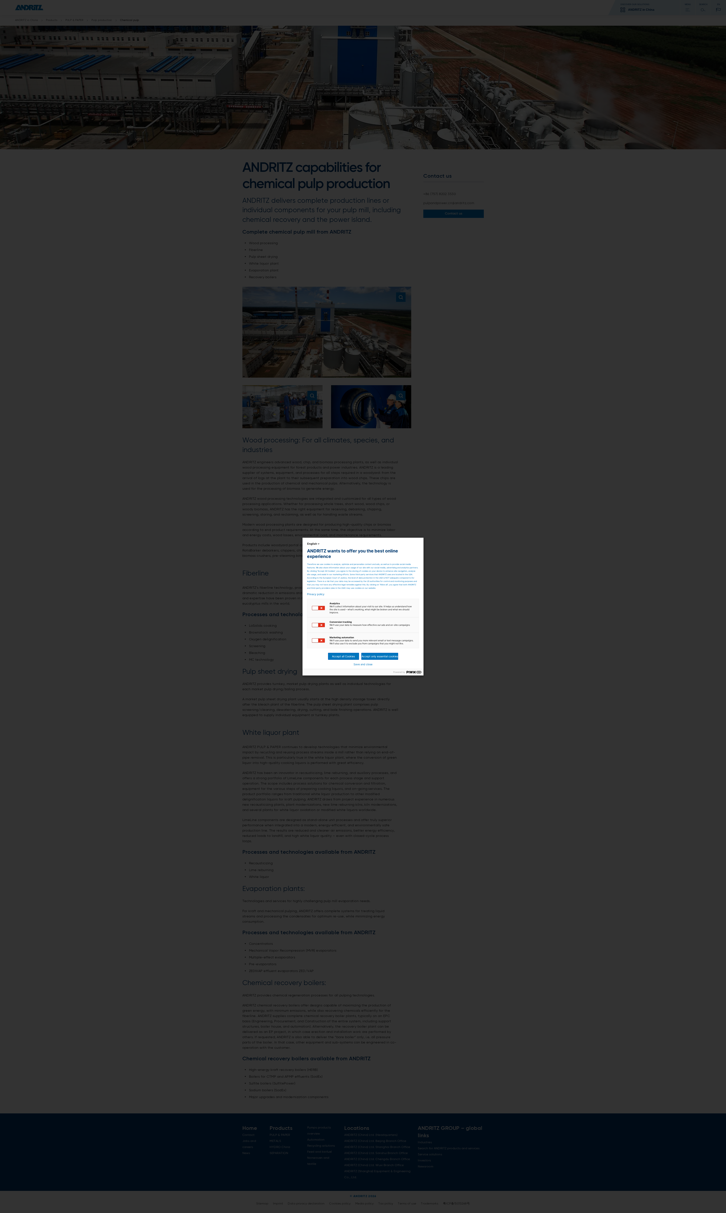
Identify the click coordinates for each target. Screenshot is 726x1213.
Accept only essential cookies (379, 656)
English (312, 543)
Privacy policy (315, 594)
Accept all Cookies (343, 656)
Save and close (363, 664)
